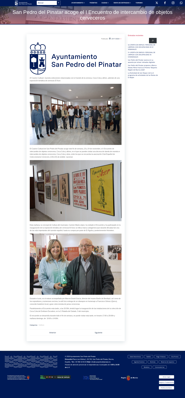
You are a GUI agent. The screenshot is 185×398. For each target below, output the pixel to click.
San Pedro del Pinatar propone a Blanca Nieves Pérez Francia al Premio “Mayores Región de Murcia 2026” (142, 67)
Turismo (139, 3)
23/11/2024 (115, 39)
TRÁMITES (93, 3)
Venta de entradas (121, 3)
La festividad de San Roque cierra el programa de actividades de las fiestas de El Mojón (143, 75)
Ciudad (104, 3)
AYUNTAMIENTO (77, 3)
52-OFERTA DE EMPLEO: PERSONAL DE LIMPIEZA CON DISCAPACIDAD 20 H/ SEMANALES (141, 47)
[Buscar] (153, 40)
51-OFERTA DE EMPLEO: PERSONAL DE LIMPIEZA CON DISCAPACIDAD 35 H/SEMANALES (141, 54)
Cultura (41, 325)
